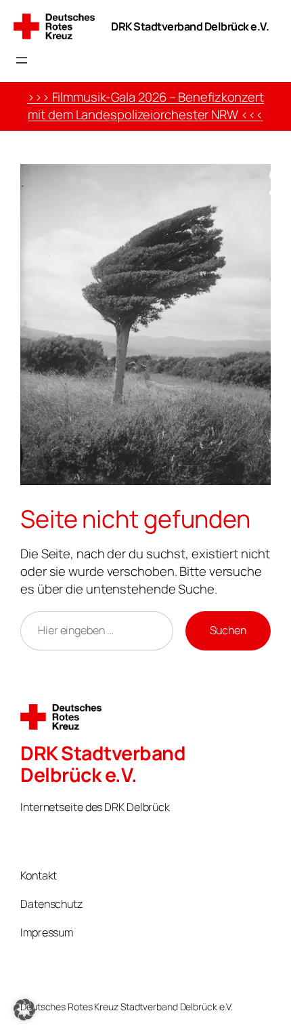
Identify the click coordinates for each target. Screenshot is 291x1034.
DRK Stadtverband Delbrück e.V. (190, 26)
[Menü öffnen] (22, 60)
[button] (24, 1009)
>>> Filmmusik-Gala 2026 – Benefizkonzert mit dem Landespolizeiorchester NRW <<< (145, 105)
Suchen (228, 630)
